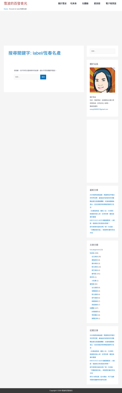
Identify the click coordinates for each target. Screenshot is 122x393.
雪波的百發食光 (15, 3)
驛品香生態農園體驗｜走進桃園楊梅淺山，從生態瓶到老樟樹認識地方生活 (102, 204)
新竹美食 (95, 270)
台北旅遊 (95, 287)
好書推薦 (95, 311)
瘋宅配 (94, 274)
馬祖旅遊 (95, 305)
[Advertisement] (61, 25)
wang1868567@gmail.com (99, 109)
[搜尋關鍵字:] (27, 77)
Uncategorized (95, 250)
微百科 (92, 277)
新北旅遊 (95, 294)
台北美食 (95, 256)
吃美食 (92, 253)
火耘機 (94, 280)
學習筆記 (95, 315)
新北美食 (95, 267)
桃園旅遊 (95, 301)
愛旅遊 (92, 284)
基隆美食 (95, 260)
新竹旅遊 (95, 298)
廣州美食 (95, 263)
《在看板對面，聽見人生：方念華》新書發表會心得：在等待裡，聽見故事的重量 (102, 214)
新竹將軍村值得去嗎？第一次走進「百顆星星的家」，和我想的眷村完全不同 (102, 230)
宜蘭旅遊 (95, 291)
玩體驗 (92, 308)
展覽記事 (95, 318)
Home (6, 9)
